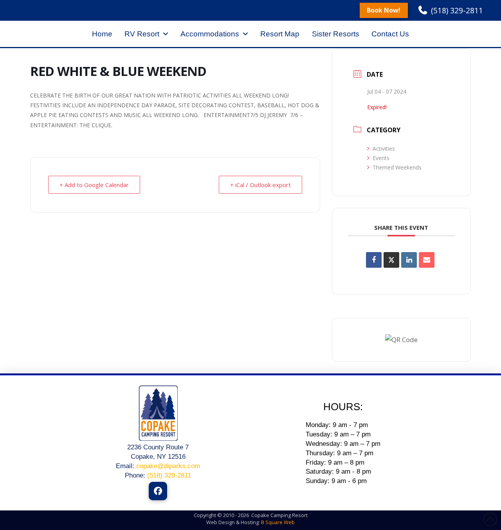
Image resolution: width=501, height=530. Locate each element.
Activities (384, 148)
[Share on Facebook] (374, 260)
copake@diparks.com (168, 466)
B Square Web (278, 522)
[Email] (426, 260)
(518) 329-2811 (169, 475)
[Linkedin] (409, 260)
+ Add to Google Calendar (94, 185)
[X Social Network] (391, 260)
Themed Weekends (397, 167)
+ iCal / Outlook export (260, 185)
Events (381, 158)
